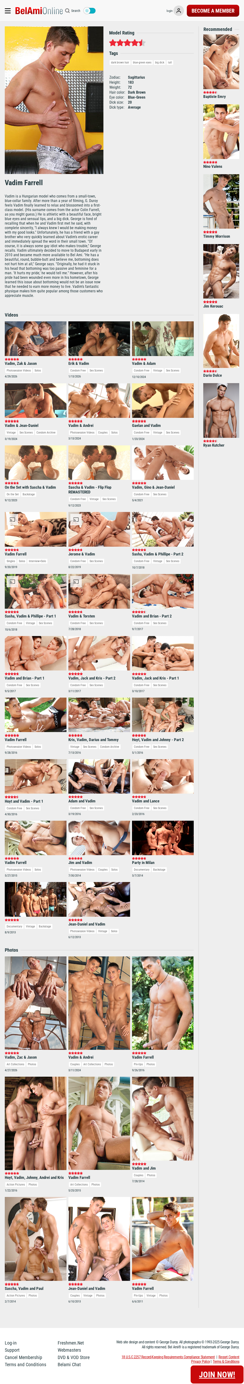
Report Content (229, 1357)
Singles (11, 561)
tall (170, 62)
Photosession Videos (19, 370)
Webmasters (69, 1350)
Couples (102, 432)
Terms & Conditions (226, 1361)
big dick (159, 62)
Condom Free (78, 370)
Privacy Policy (200, 1361)
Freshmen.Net (71, 1343)
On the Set (13, 494)
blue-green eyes (142, 62)
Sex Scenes (96, 370)
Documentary (141, 869)
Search (75, 11)
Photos (32, 1064)
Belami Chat (69, 1364)
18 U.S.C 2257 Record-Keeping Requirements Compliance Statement (168, 1357)
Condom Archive (46, 432)
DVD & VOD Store (74, 1357)
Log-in (11, 1343)
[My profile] (178, 10)
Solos (38, 370)
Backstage (29, 494)
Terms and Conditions (25, 1364)
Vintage (157, 370)
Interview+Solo (37, 561)
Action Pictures (16, 1184)
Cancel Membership (23, 1357)
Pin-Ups (138, 1064)
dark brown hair (120, 62)
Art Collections (15, 1064)
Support (12, 1350)
